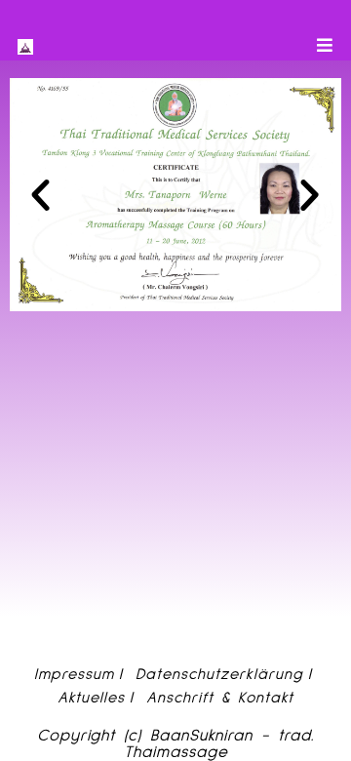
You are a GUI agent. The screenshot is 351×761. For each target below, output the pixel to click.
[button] (41, 195)
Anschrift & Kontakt (219, 697)
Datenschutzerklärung (219, 674)
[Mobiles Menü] (325, 46)
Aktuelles (91, 697)
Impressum (74, 674)
